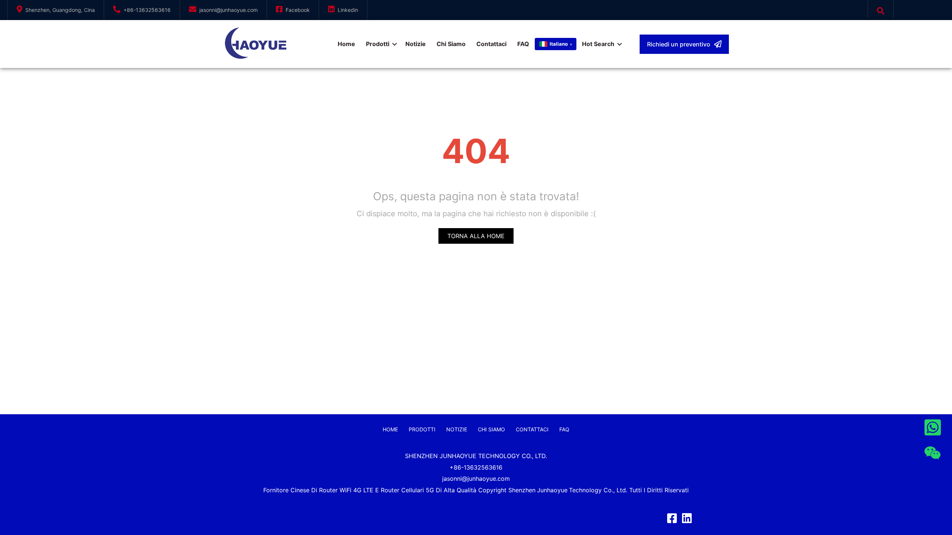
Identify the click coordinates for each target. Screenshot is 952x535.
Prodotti (377, 44)
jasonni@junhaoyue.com (228, 10)
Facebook (298, 10)
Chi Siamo (451, 44)
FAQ (523, 44)
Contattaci (491, 44)
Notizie (415, 44)
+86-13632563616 (147, 10)
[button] (684, 44)
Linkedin (348, 10)
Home (346, 44)
